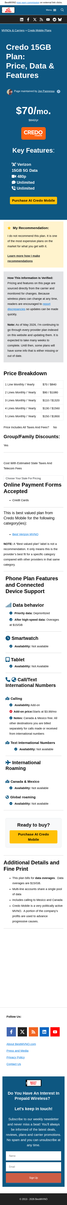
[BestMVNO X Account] (35, 19)
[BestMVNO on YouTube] (48, 19)
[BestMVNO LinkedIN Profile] (21, 19)
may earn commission (28, 2)
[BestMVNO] (8, 10)
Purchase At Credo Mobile (33, 200)
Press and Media (17, 1050)
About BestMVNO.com (21, 1044)
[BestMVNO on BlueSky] (60, 19)
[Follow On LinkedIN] (44, 1031)
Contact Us (14, 1064)
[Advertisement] (33, 965)
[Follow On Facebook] (11, 1032)
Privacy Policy (16, 1057)
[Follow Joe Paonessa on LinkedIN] (58, 91)
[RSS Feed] (33, 1032)
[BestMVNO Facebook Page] (28, 19)
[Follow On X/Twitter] (22, 1032)
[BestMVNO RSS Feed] (41, 19)
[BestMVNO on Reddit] (54, 19)
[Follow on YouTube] (55, 1031)
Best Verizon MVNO (25, 534)
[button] (62, 10)
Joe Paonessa (46, 91)
